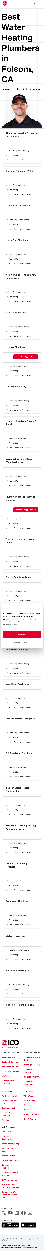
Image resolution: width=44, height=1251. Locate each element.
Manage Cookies (20, 642)
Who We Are (29, 1096)
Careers (27, 1105)
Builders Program (31, 1077)
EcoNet (5, 1076)
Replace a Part (8, 1108)
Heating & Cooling (9, 1062)
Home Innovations (9, 1066)
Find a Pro (6, 1131)
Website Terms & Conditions (23, 1243)
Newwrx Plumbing (15, 347)
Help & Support (30, 1119)
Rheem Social (6, 1208)
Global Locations (31, 1114)
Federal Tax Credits (10, 1160)
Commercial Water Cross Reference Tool (9, 1195)
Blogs (26, 1110)
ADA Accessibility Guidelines (11, 1247)
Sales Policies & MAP (30, 1247)
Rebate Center (8, 1156)
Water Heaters (8, 1057)
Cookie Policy (26, 1245)
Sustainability (29, 1100)
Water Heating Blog (10, 1144)
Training (5, 1120)
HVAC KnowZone (9, 1180)
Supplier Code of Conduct (10, 1245)
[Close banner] (40, 606)
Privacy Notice (6, 1243)
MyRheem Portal (9, 1096)
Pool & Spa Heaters (10, 1071)
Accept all (22, 635)
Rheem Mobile (6, 1220)
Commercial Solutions (31, 1053)
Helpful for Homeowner (10, 1053)
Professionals (6, 1091)
